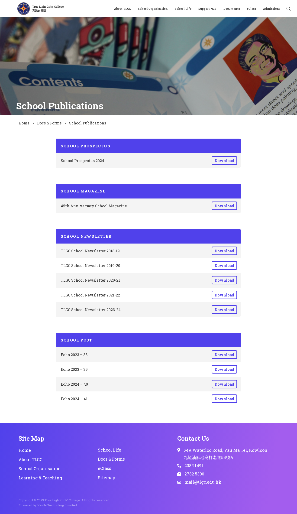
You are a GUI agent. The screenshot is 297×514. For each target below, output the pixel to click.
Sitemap (106, 477)
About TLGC (122, 8)
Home (24, 122)
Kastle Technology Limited (57, 505)
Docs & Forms (49, 122)
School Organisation (153, 8)
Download (224, 160)
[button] (288, 9)
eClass (251, 8)
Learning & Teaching (40, 478)
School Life (183, 8)
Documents (231, 8)
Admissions (271, 8)
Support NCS (207, 8)
